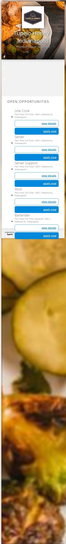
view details (49, 228)
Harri (9, 234)
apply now (49, 235)
